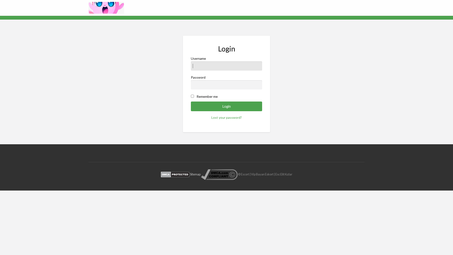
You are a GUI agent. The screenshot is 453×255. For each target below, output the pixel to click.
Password (198, 77)
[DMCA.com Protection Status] (175, 174)
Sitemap (195, 174)
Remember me (207, 96)
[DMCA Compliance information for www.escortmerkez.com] (219, 174)
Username (198, 58)
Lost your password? (226, 117)
